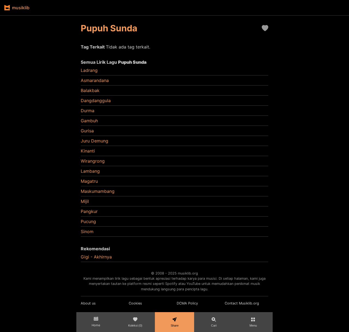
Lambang (90, 171)
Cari (213, 325)
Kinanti (88, 151)
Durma (87, 110)
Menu (253, 325)
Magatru (89, 181)
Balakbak (90, 90)
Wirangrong (93, 161)
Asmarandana (95, 80)
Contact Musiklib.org (242, 303)
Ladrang (89, 70)
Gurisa (87, 130)
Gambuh (89, 120)
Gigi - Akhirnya (96, 257)
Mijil (85, 201)
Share (175, 325)
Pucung (88, 221)
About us (88, 303)
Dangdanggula (96, 100)
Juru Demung (94, 141)
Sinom (87, 231)
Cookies (135, 303)
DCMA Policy (187, 303)
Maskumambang (98, 191)
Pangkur (89, 211)
